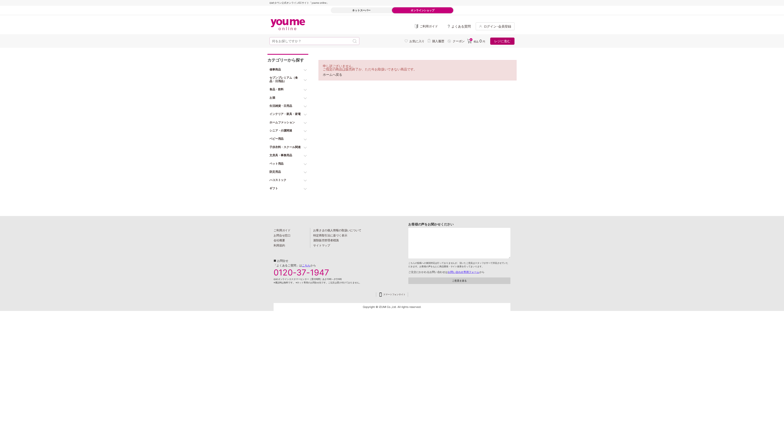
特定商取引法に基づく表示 (330, 235)
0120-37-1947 (301, 272)
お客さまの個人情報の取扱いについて (337, 230)
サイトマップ (321, 245)
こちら (306, 265)
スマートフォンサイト (394, 294)
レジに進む (502, 41)
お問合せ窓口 (282, 235)
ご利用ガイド (282, 230)
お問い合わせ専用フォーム (463, 272)
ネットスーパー (361, 10)
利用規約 (279, 245)
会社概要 (279, 240)
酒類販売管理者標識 (326, 240)
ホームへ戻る (332, 74)
